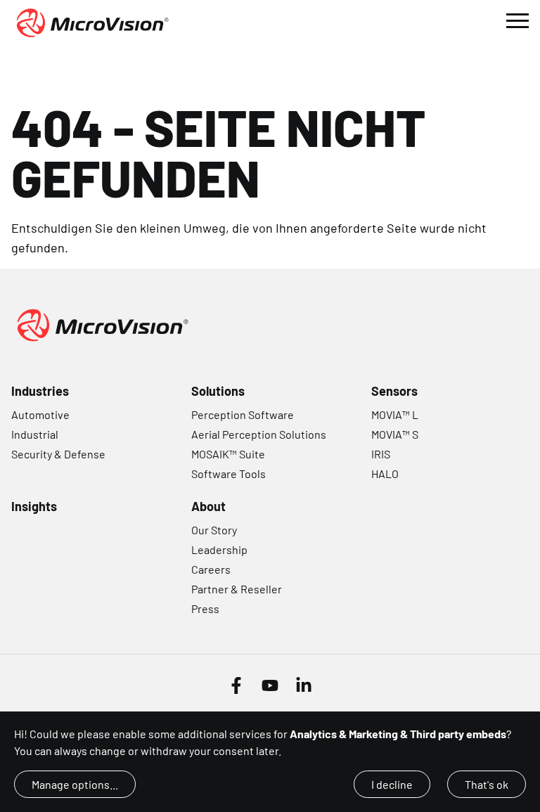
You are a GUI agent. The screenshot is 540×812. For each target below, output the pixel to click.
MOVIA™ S (394, 434)
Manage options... (75, 784)
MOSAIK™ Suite (228, 453)
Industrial (34, 434)
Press (205, 608)
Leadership (219, 549)
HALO (385, 473)
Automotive (40, 414)
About (208, 506)
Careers (211, 569)
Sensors (394, 391)
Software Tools (228, 473)
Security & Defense (58, 453)
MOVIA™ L (394, 414)
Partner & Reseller (236, 588)
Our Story (214, 529)
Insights (34, 506)
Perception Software (242, 414)
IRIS (380, 453)
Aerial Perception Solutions (258, 434)
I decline (392, 784)
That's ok (486, 784)
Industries (40, 391)
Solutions (218, 391)
